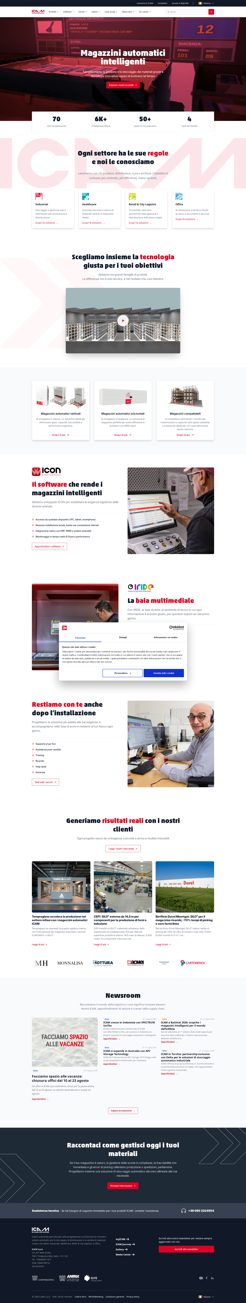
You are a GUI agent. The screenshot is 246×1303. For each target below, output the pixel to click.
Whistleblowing (96, 1296)
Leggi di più (38, 944)
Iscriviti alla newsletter (186, 1249)
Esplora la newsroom (123, 1110)
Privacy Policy (133, 1296)
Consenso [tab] (80, 637)
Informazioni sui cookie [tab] (165, 637)
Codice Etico (80, 1296)
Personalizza (120, 673)
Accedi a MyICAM (180, 3)
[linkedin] (212, 1278)
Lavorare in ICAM (145, 3)
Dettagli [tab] (123, 637)
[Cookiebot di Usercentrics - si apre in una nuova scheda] (171, 628)
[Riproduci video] (123, 320)
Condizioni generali (115, 1296)
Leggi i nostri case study (121, 848)
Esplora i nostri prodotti (121, 85)
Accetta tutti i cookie (163, 673)
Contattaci (162, 3)
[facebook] (206, 1278)
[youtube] (201, 1278)
